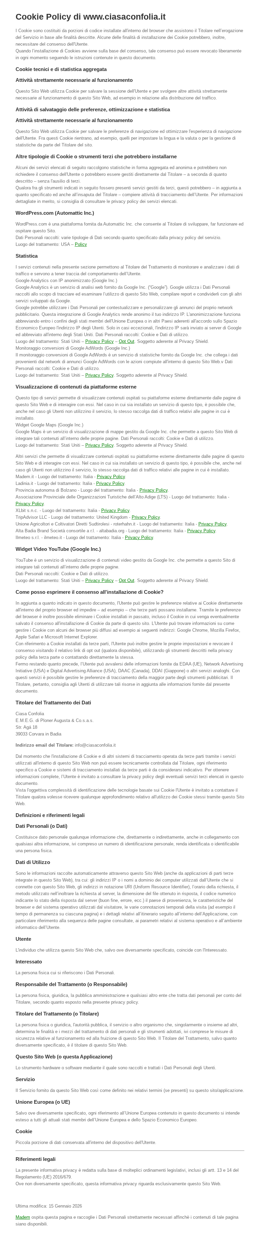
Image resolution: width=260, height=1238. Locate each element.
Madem (23, 1217)
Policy (81, 244)
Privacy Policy (99, 341)
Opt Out (126, 341)
